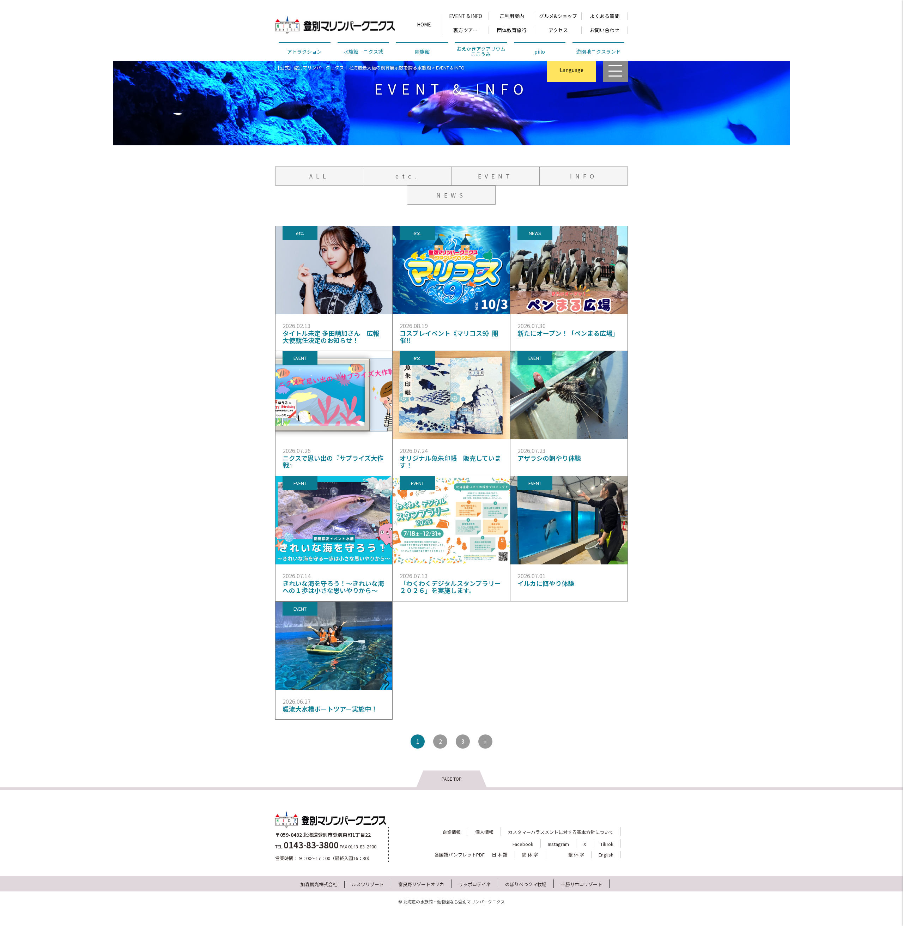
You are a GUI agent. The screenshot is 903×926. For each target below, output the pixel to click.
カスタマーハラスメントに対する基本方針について (560, 832)
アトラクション (304, 51)
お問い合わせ (604, 30)
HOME (424, 24)
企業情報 (451, 832)
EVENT (495, 176)
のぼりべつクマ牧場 (525, 884)
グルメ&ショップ (558, 15)
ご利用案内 (511, 15)
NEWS (451, 195)
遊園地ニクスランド (598, 51)
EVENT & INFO (465, 15)
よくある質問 (604, 15)
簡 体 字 (530, 854)
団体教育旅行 (512, 30)
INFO (584, 176)
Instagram (558, 844)
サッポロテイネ (475, 884)
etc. (407, 176)
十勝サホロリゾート (581, 884)
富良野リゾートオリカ (421, 884)
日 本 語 (500, 854)
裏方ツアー (465, 30)
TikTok (606, 844)
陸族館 (422, 51)
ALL (319, 176)
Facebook (523, 844)
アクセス (558, 30)
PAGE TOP (452, 779)
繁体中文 (571, 103)
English (572, 88)
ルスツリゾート (368, 884)
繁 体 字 (576, 854)
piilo (539, 51)
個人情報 (484, 832)
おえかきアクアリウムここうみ (480, 51)
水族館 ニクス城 (363, 51)
